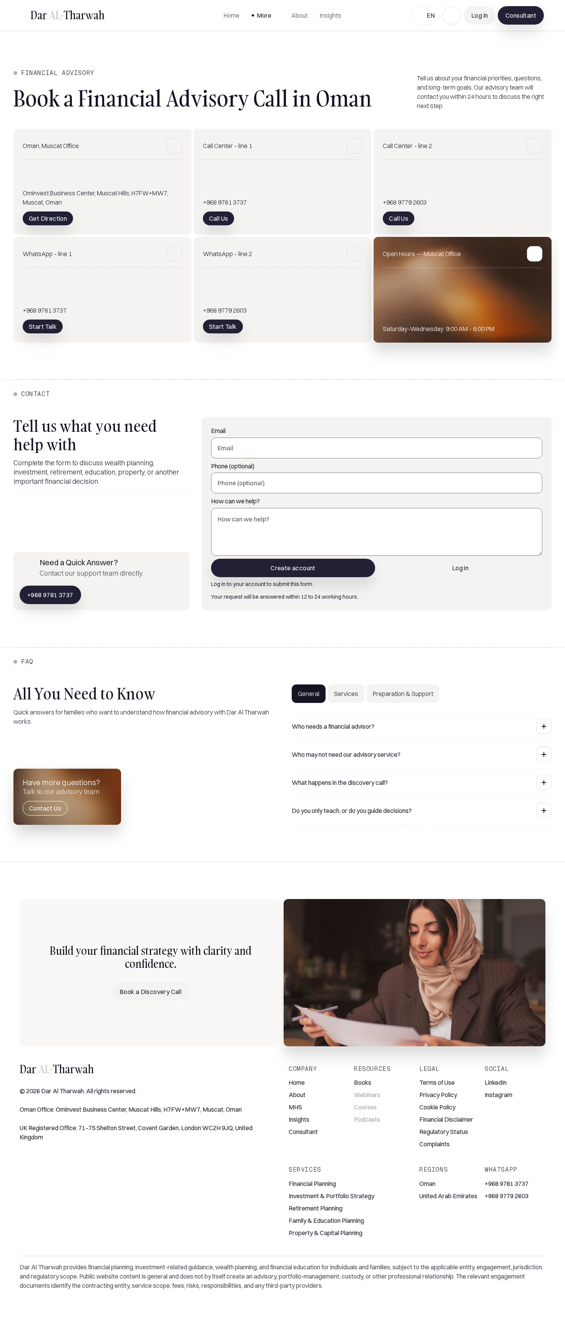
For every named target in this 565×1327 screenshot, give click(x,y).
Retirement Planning (315, 1208)
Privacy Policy (438, 1095)
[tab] (309, 693)
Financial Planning (312, 1183)
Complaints (434, 1144)
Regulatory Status (443, 1132)
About (299, 15)
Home (231, 15)
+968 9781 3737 (506, 1183)
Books (362, 1082)
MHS (295, 1107)
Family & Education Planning (326, 1220)
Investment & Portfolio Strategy (331, 1196)
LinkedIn (496, 1082)
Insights (330, 15)
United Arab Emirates (448, 1196)
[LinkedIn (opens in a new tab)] (24, 1158)
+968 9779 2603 (506, 1196)
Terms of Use (437, 1082)
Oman (427, 1183)
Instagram (498, 1095)
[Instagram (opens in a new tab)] (36, 1158)
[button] (265, 15)
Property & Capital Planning (325, 1233)
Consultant (303, 1132)
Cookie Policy (437, 1107)
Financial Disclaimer (446, 1119)
